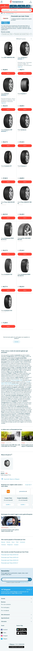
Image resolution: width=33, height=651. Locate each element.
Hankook (3, 542)
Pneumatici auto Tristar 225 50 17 (9, 563)
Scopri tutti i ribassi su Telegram (11, 479)
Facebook (5, 629)
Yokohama (3, 544)
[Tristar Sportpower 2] (25, 49)
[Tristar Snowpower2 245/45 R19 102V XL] (25, 266)
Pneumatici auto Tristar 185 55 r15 (9, 557)
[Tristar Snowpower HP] (8, 157)
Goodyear (16, 544)
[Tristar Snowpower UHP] (8, 121)
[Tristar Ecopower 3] (25, 85)
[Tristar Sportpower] (25, 121)
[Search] (30, 10)
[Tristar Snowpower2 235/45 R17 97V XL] (8, 229)
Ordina (18, 38)
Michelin (8, 542)
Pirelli (17, 542)
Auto (4, 13)
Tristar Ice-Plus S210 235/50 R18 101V (9, 384)
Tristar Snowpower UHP (17, 380)
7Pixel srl (12, 644)
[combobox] (7, 10)
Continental (22, 542)
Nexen (13, 542)
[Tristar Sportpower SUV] (8, 302)
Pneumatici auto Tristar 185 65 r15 (9, 560)
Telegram (5, 638)
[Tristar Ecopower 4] (25, 157)
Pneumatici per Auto (10, 13)
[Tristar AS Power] (8, 85)
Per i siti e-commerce (6, 604)
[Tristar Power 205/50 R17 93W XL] (25, 193)
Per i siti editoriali (5, 610)
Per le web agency (5, 607)
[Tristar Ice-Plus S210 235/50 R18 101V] (25, 229)
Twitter (4, 632)
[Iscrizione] (30, 579)
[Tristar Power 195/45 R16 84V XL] (8, 193)
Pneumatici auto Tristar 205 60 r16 (9, 554)
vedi (8, 73)
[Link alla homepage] (1, 13)
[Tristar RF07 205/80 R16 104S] (8, 49)
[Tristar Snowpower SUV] (8, 266)
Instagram (5, 635)
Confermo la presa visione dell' (17, 582)
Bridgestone (10, 544)
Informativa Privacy (24, 582)
